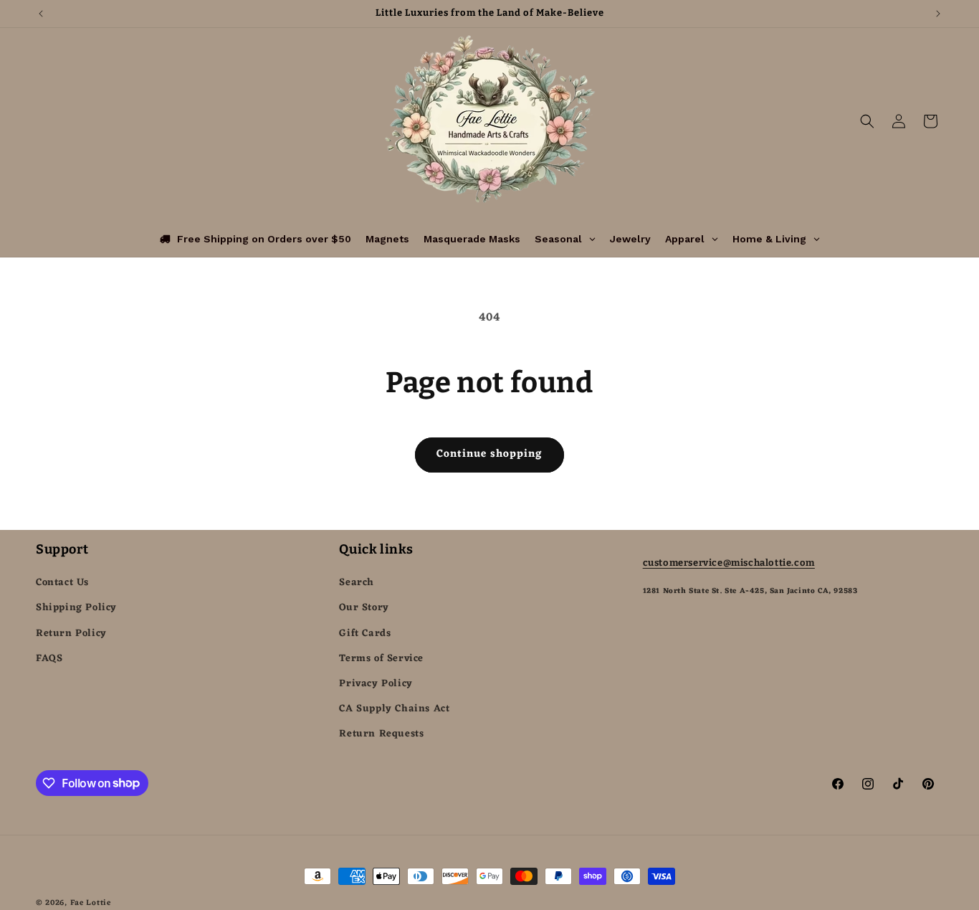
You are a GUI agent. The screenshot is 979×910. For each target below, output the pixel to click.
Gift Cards (365, 634)
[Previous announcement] (41, 13)
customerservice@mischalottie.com (729, 562)
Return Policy (71, 634)
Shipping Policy (76, 608)
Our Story (363, 608)
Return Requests (381, 734)
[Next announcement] (938, 13)
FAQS (49, 659)
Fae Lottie (90, 903)
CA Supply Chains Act (394, 709)
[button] (867, 121)
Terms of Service (381, 659)
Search (356, 583)
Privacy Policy (375, 684)
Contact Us (62, 583)
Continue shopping (489, 454)
